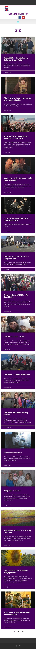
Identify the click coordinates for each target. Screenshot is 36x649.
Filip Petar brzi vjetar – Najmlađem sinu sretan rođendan (17, 99)
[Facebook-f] (20, 17)
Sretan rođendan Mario (13, 453)
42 (23, 631)
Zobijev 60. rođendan (12, 491)
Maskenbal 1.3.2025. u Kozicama (17, 375)
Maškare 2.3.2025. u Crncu (14, 337)
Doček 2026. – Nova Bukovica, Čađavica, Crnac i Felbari (16, 59)
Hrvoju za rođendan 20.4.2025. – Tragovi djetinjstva (17, 219)
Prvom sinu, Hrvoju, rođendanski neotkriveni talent (17, 613)
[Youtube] (23, 17)
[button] (18, 22)
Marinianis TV (18, 14)
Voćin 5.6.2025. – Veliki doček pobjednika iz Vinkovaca (16, 137)
